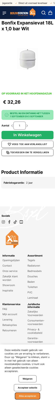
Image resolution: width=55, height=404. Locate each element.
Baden (31, 281)
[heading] (27, 172)
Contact (7, 265)
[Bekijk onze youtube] (21, 222)
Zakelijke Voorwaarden (35, 313)
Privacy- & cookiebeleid (35, 331)
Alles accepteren (27, 396)
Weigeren (28, 378)
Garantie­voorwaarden (35, 340)
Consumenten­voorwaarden (36, 322)
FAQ (4, 308)
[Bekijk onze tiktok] (15, 222)
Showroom (8, 285)
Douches (33, 276)
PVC (30, 292)
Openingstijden (11, 260)
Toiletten (33, 287)
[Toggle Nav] (4, 13)
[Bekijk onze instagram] (3, 222)
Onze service (9, 271)
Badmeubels (35, 271)
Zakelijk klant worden (10, 278)
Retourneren (9, 330)
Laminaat (33, 297)
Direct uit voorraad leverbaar (31, 3)
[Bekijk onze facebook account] (9, 222)
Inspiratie (7, 290)
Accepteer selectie (27, 387)
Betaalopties (9, 324)
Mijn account (9, 314)
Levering (7, 319)
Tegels (31, 260)
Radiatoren (34, 265)
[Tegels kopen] (22, 13)
